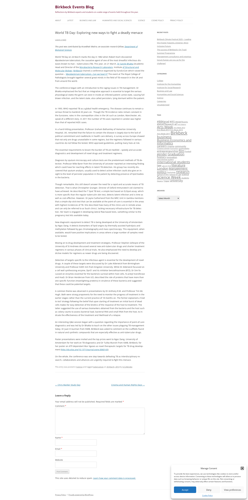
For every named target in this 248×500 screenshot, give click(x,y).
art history (182, 124)
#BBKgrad (163, 121)
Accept (185, 489)
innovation (171, 157)
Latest (70, 20)
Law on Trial (166, 166)
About (58, 20)
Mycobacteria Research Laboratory (96, 67)
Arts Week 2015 (176, 130)
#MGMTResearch (165, 124)
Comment (60, 406)
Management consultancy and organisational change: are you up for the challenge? (174, 60)
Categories (161, 101)
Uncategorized (163, 104)
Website (59, 460)
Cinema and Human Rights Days (128, 385)
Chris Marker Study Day (67, 385)
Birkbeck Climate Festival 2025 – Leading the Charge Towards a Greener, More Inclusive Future (174, 42)
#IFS (172, 121)
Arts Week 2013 (179, 128)
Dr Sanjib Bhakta (125, 63)
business (164, 136)
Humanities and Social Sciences (117, 20)
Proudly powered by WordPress (80, 495)
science (185, 174)
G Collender (127, 367)
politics (161, 172)
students (185, 178)
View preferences (232, 489)
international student (165, 159)
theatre (160, 181)
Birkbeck (77, 70)
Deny (208, 489)
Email (58, 448)
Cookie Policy (207, 495)
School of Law (175, 174)
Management (178, 168)
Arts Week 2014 (163, 130)
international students (173, 162)
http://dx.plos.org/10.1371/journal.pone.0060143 (84, 349)
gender (162, 154)
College (160, 80)
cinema (170, 146)
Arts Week (165, 127)
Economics (174, 148)
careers (162, 146)
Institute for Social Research (169, 87)
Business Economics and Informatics (174, 141)
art (176, 124)
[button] (242, 468)
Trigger (166, 181)
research (182, 171)
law (159, 165)
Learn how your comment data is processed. (114, 478)
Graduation (176, 154)
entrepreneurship (167, 151)
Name (59, 437)
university (176, 180)
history (161, 157)
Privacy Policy (176, 20)
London (162, 168)
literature (178, 165)
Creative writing (163, 148)
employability (184, 148)
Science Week (169, 177)
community (180, 146)
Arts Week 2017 (163, 133)
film (181, 151)
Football (188, 151)
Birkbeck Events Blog (74, 6)
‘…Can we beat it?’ (87, 74)
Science (141, 20)
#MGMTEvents (181, 122)
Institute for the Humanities (169, 84)
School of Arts (163, 174)
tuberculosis (98, 367)
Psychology (171, 172)
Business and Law (88, 20)
